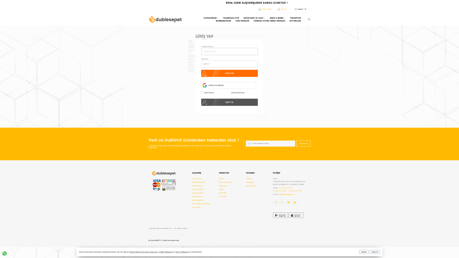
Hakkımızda (223, 186)
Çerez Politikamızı (182, 252)
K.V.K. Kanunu (197, 179)
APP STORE (222, 193)
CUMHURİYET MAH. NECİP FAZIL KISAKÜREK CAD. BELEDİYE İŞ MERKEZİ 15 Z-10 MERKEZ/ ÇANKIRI (289, 183)
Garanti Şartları (197, 189)
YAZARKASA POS (231, 18)
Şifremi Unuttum (238, 92)
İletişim (221, 189)
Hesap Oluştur (266, 9)
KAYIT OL (230, 102)
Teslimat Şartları (197, 193)
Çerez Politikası (197, 186)
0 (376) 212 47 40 (285, 188)
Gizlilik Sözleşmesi (198, 182)
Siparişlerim (250, 182)
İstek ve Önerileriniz (225, 182)
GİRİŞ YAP (229, 73)
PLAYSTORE (223, 197)
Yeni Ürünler (196, 207)
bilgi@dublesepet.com (287, 194)
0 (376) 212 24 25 (294, 191)
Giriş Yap (284, 9)
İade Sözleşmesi (197, 200)
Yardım (221, 179)
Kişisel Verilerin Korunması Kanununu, (144, 252)
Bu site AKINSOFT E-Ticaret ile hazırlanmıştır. (164, 240)
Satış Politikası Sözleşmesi (201, 204)
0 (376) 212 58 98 (279, 191)
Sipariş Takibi (250, 186)
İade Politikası (197, 197)
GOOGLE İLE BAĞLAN (216, 85)
